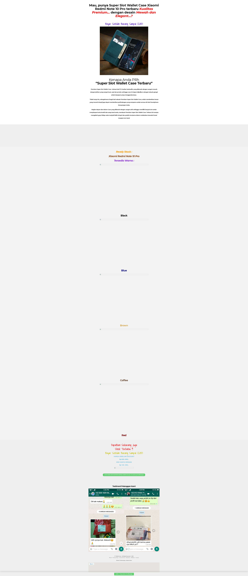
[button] (90, 520)
